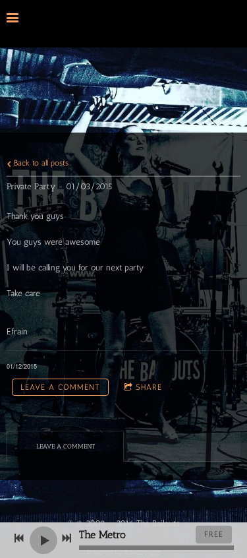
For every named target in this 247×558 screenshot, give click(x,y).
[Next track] (66, 538)
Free (213, 534)
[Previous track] (19, 538)
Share (149, 387)
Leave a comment (60, 387)
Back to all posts (40, 163)
